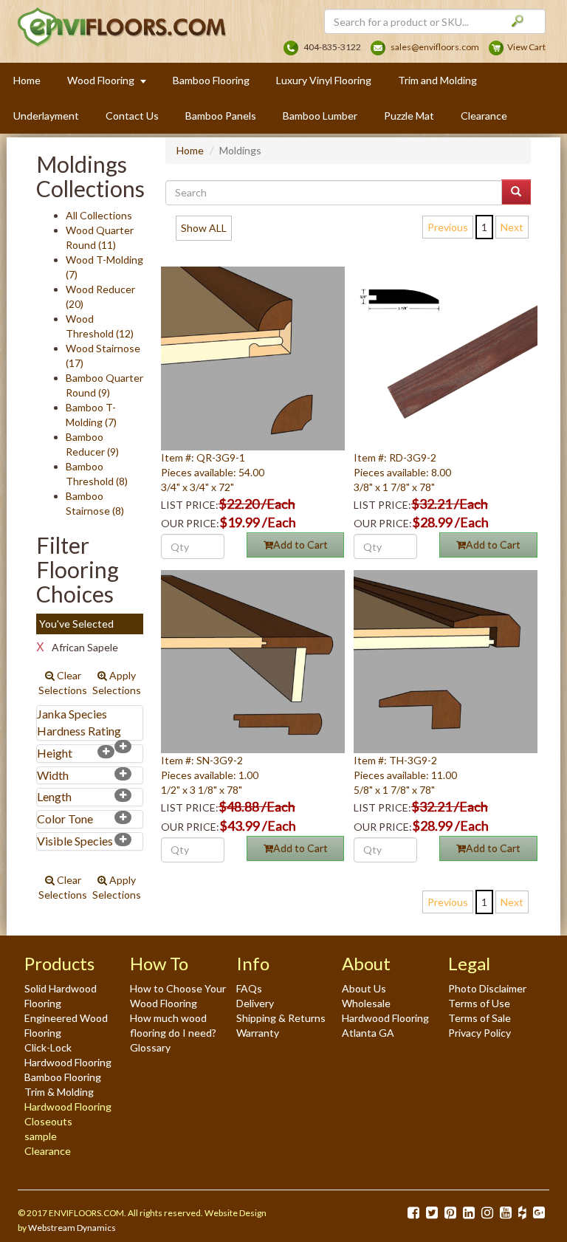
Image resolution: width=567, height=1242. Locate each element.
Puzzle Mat (409, 115)
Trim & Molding (59, 1091)
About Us (364, 988)
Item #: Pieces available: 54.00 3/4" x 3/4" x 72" (212, 472)
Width (53, 775)
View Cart (526, 46)
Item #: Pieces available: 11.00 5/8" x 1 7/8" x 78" (405, 775)
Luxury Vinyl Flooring (323, 80)
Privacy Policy (479, 1032)
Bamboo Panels (220, 115)
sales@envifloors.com (435, 46)
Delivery (255, 1003)
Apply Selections (116, 682)
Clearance (484, 115)
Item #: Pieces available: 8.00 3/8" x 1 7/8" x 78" (402, 472)
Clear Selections (62, 682)
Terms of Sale (479, 1018)
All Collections (99, 215)
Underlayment (46, 115)
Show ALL (204, 228)
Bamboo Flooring (211, 80)
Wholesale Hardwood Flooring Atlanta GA (385, 1018)
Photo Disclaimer (487, 988)
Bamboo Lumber (320, 115)
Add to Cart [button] (300, 544)
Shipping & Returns (281, 1018)
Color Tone (65, 819)
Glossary (150, 1047)
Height (54, 753)
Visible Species (75, 841)
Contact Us (132, 115)
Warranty (257, 1032)
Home (27, 80)
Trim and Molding (437, 80)
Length (54, 796)
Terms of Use (479, 1003)
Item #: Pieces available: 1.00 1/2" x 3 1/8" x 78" (209, 775)
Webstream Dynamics (72, 1227)
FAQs (249, 988)
